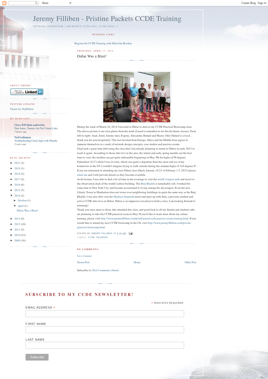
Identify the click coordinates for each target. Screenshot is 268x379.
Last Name (35, 339)
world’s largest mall (169, 179)
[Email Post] (130, 233)
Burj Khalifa (148, 183)
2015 (17, 190)
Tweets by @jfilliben (22, 109)
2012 (17, 224)
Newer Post (83, 262)
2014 (17, 195)
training (102, 237)
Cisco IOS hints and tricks (29, 125)
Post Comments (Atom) (106, 270)
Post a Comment (84, 255)
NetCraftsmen (22, 137)
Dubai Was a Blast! (27, 210)
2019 (17, 168)
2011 (17, 229)
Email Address (40, 308)
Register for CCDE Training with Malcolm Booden (103, 43)
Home (137, 262)
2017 (17, 179)
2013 (17, 218)
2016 (17, 184)
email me (82, 175)
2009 (17, 240)
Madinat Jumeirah (123, 196)
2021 (17, 163)
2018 (17, 174)
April (21, 206)
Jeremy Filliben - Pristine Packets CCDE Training (107, 18)
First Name (36, 324)
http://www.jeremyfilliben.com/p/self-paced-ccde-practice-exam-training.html (144, 218)
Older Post (190, 262)
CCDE (91, 237)
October (22, 200)
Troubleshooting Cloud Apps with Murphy (35, 140)
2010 (17, 235)
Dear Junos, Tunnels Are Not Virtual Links (36, 128)
